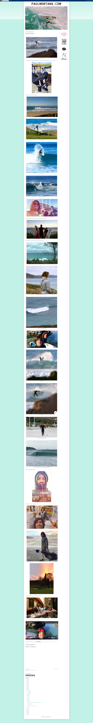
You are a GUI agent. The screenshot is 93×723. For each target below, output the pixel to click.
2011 (27, 714)
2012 (27, 713)
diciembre (28, 690)
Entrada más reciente (28, 668)
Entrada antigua (55, 668)
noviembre (28, 691)
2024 (27, 681)
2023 (27, 682)
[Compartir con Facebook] (39, 641)
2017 (27, 689)
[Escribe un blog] (37, 641)
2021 (27, 684)
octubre (28, 692)
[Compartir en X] (38, 641)
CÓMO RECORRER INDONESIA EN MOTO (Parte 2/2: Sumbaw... (35, 702)
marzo (28, 700)
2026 (27, 679)
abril (27, 699)
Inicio (42, 668)
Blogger (50, 716)
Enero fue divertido (29, 703)
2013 (27, 712)
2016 (27, 708)
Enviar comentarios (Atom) (32, 670)
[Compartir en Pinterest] (40, 641)
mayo (28, 698)
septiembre (28, 693)
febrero (28, 701)
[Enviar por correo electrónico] (36, 641)
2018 (27, 688)
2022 (27, 683)
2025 (27, 680)
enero (28, 707)
